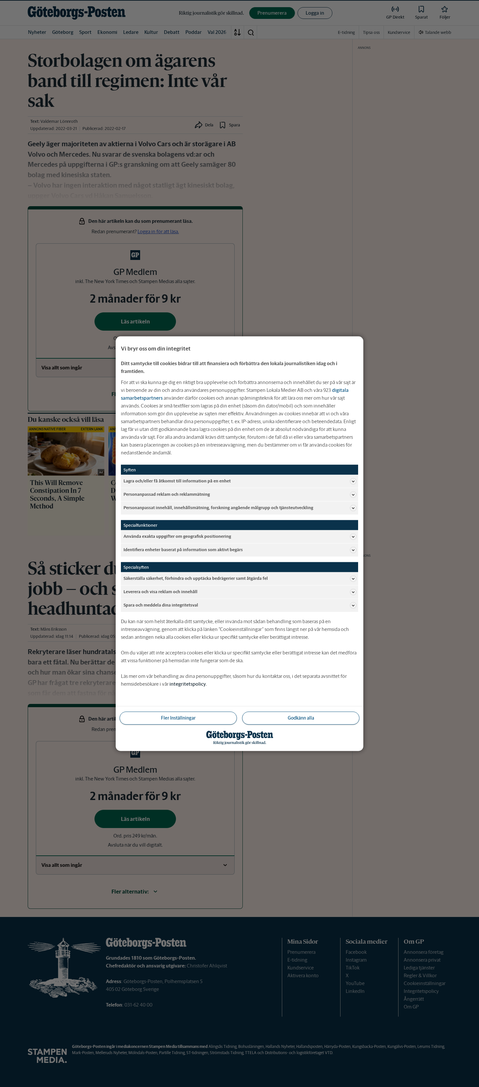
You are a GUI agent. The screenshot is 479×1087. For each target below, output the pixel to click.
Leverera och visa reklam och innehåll (160, 591)
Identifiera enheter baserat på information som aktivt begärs (183, 549)
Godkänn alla (301, 718)
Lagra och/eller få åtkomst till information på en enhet (177, 481)
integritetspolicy (187, 683)
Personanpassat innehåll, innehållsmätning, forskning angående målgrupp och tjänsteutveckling (218, 507)
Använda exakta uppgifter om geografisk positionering (177, 536)
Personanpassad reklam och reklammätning (166, 494)
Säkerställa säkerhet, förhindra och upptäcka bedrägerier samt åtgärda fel (195, 578)
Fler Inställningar (178, 718)
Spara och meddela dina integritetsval (160, 605)
